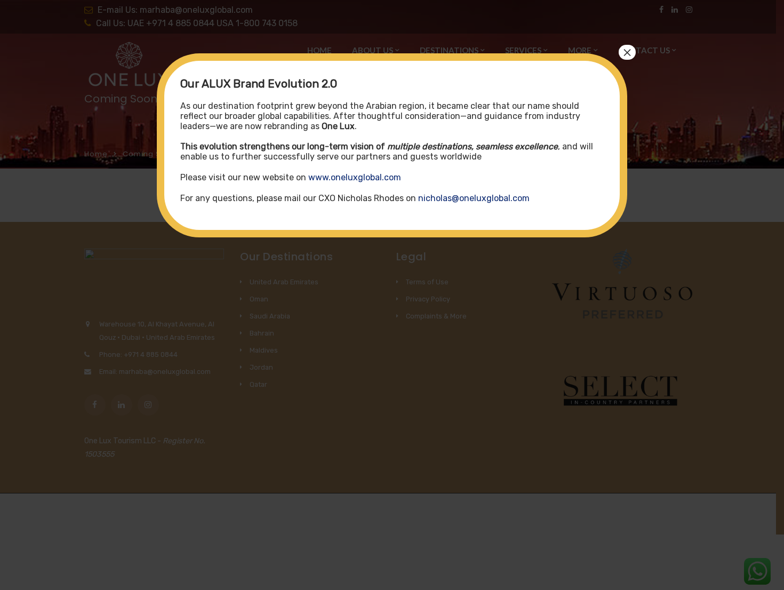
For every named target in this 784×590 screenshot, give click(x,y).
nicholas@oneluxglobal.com (474, 198)
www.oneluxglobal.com (354, 177)
